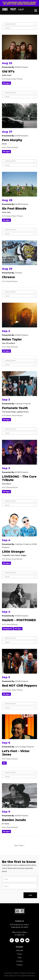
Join (30, 895)
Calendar (19, 950)
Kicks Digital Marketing (26, 976)
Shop (19, 954)
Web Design (9, 976)
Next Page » (19, 845)
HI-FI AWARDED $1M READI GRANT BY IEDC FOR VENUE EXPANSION (19, 3)
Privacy (19, 965)
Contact (19, 961)
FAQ (19, 958)
